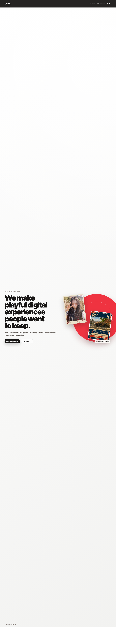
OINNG (8, 4)
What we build (101, 3)
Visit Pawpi (27, 341)
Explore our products (12, 341)
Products (92, 3)
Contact (109, 3)
